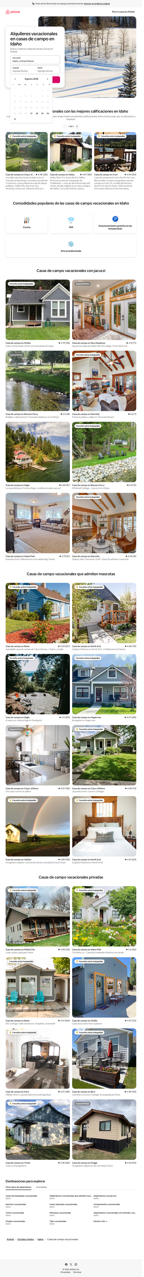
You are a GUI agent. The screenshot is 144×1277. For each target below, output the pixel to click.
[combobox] (35, 61)
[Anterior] (65, 126)
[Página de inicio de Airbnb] (13, 11)
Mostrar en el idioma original (97, 3)
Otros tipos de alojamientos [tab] (18, 1187)
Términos (77, 1272)
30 (48, 113)
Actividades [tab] (41, 1187)
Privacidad (65, 1272)
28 (37, 113)
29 (42, 113)
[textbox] (23, 71)
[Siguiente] (77, 126)
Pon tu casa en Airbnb (123, 11)
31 (15, 119)
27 (31, 113)
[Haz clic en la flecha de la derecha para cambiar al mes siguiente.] (47, 79)
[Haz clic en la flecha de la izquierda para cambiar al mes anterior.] (15, 79)
